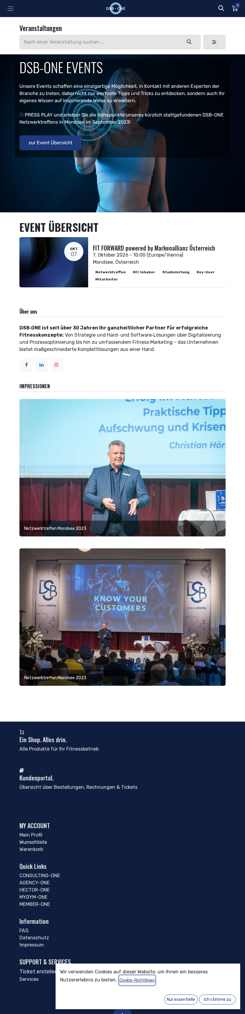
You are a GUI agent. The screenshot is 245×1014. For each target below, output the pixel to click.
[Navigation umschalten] (10, 8)
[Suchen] (189, 42)
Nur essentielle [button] (181, 999)
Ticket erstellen (38, 971)
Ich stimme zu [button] (217, 999)
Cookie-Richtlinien (137, 980)
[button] (221, 8)
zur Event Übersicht (51, 142)
